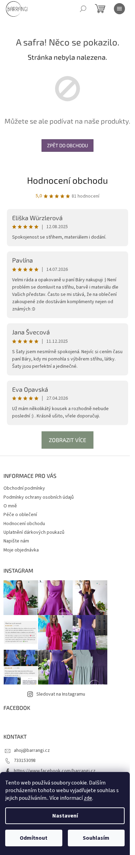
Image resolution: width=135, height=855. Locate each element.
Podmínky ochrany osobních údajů (38, 497)
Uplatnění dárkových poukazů (33, 532)
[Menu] (119, 9)
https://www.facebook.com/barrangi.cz (55, 770)
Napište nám (16, 541)
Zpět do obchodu (67, 145)
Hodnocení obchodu (67, 180)
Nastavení (65, 816)
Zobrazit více (67, 440)
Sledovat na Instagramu (60, 694)
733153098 (25, 760)
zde (88, 798)
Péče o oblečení (20, 514)
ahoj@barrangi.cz (32, 750)
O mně (10, 506)
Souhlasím (96, 838)
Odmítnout (33, 838)
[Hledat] (83, 9)
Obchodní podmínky (24, 488)
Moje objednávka (21, 550)
